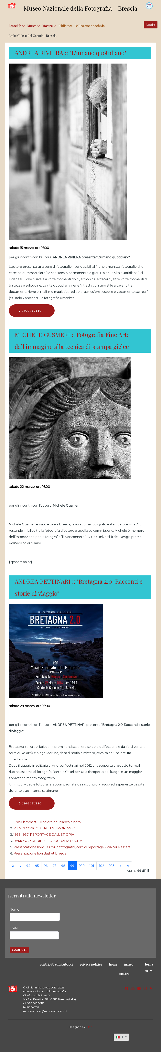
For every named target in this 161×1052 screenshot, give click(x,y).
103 (111, 866)
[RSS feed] (151, 988)
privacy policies (91, 964)
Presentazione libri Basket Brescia (40, 853)
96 (46, 866)
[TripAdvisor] (133, 988)
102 (101, 866)
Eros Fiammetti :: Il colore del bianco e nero (47, 822)
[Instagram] (145, 988)
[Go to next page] (120, 865)
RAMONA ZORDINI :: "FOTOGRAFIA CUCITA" (48, 841)
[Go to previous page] (20, 865)
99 (72, 866)
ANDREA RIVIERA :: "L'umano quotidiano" (70, 53)
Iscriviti (19, 949)
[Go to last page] (128, 865)
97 (54, 866)
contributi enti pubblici (56, 964)
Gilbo (89, 1027)
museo (128, 964)
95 (37, 866)
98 (63, 866)
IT (122, 1037)
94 (28, 866)
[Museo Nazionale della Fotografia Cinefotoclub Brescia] (12, 989)
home (113, 964)
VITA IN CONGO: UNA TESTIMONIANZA (45, 828)
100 (82, 866)
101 (92, 866)
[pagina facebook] (127, 988)
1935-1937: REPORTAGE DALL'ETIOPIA (44, 834)
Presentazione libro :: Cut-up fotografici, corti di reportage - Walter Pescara (72, 847)
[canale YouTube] (139, 988)
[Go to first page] (13, 865)
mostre (124, 974)
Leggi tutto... (33, 310)
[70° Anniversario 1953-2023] (149, 6)
